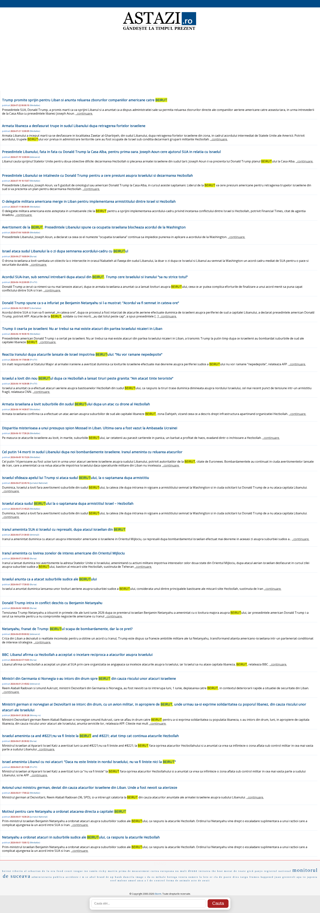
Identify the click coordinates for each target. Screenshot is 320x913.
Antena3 (34, 534)
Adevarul (34, 157)
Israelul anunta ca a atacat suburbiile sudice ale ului (49, 579)
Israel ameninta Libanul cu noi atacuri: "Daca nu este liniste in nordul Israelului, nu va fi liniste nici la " (89, 761)
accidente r (73, 877)
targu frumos (250, 877)
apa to (301, 877)
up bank (116, 877)
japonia (312, 877)
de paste (225, 877)
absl (93, 877)
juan (278, 877)
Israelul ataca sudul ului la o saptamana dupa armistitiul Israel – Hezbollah (67, 503)
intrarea (205, 871)
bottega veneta (177, 877)
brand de (103, 877)
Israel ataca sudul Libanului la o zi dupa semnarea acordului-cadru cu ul (65, 251)
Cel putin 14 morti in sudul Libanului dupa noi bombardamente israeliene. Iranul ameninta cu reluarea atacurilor (92, 452)
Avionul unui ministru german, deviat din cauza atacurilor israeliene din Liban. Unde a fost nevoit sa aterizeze (89, 787)
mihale (161, 877)
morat (228, 871)
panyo (259, 871)
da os (151, 877)
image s (141, 877)
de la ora (49, 871)
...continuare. (84, 113)
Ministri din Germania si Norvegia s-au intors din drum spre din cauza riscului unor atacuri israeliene (89, 678)
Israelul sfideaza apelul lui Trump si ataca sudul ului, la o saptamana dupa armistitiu (75, 477)
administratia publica (48, 877)
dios (236, 877)
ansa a (141, 880)
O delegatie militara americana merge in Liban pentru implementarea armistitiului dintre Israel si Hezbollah (89, 201)
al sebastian (32, 871)
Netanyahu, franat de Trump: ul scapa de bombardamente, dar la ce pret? (67, 629)
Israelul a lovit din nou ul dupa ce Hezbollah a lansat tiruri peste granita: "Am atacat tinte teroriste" (87, 378)
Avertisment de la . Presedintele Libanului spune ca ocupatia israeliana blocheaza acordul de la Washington (94, 227)
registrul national (277, 871)
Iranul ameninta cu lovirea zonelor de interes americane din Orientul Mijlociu (63, 553)
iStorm (157, 893)
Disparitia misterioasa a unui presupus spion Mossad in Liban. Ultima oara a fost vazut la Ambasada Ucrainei (89, 428)
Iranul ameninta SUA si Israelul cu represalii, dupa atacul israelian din (64, 529)
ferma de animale (178, 880)
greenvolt (289, 877)
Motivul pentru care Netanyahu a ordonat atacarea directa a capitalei (64, 811)
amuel (132, 880)
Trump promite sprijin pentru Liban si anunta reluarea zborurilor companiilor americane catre (84, 100)
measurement (141, 871)
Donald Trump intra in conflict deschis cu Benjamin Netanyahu (52, 603)
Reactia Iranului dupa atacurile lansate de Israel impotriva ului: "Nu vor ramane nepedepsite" (82, 354)
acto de (196, 880)
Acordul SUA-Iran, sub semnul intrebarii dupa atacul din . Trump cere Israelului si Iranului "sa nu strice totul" (95, 277)
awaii (206, 880)
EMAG (160, 863)
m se (85, 877)
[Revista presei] (159, 30)
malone (122, 880)
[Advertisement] (160, 61)
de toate (240, 871)
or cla (214, 877)
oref (113, 880)
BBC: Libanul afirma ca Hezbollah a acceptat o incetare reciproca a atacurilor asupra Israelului (77, 654)
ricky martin (108, 871)
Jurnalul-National (38, 483)
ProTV (33, 282)
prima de (125, 871)
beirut (6, 871)
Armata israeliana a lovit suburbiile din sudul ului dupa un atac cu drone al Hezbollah (76, 404)
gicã (250, 871)
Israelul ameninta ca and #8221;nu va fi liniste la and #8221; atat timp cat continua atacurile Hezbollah (90, 736)
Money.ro (35, 715)
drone (193, 870)
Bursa (33, 256)
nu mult (181, 871)
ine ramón (91, 871)
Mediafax (34, 105)
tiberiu (18, 871)
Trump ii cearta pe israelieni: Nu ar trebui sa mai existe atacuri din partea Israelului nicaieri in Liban (82, 328)
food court (65, 871)
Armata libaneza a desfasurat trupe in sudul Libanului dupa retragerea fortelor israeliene (73, 125)
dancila (129, 877)
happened (267, 877)
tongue (78, 871)
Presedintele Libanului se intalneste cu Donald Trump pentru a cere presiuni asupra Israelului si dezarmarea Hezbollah (97, 175)
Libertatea (35, 308)
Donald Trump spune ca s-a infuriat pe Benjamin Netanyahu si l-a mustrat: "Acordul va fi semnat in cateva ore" (90, 303)
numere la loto (199, 877)
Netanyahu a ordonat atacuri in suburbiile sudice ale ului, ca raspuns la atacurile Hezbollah (81, 837)
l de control (156, 880)
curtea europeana (162, 871)
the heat (217, 871)
